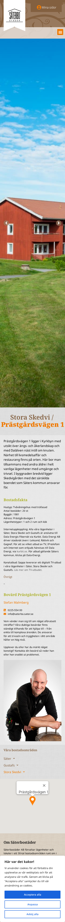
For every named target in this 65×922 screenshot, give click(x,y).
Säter (7, 758)
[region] (32, 889)
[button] (60, 32)
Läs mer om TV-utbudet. (28, 570)
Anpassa (32, 904)
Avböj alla (32, 914)
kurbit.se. (22, 551)
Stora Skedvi (12, 772)
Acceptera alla (32, 894)
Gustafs (9, 765)
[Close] (44, 785)
